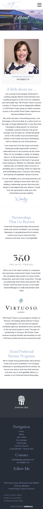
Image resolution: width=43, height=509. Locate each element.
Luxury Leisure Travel (13, 495)
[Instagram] (21, 474)
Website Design (15, 506)
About (21, 434)
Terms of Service (21, 446)
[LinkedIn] (17, 474)
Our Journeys (21, 440)
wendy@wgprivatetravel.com (23, 77)
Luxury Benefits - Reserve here (22, 449)
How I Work (21, 437)
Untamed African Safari (13, 501)
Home (21, 431)
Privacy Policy (14, 489)
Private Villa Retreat (12, 498)
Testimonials (21, 443)
